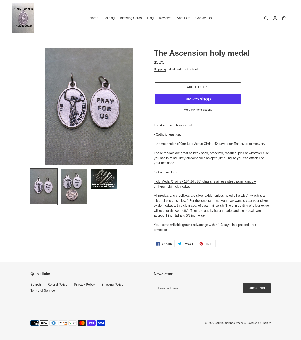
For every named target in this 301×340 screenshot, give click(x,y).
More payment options (198, 109)
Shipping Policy (112, 284)
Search (35, 284)
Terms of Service (42, 290)
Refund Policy (57, 284)
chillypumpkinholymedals (230, 323)
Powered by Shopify (259, 323)
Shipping (160, 69)
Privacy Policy (84, 284)
